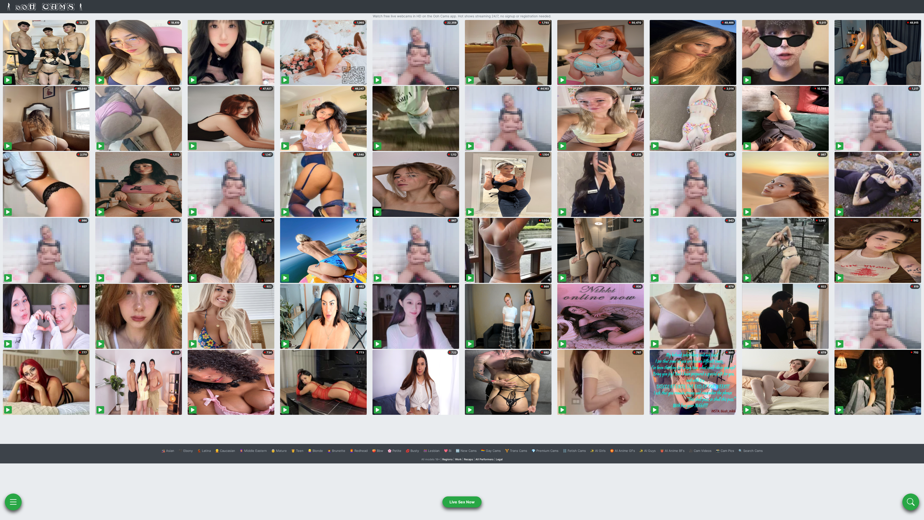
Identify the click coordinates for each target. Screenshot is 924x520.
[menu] (13, 502)
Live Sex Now (462, 502)
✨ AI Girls (598, 451)
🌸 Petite (394, 451)
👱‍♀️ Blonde (315, 451)
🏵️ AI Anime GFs (622, 451)
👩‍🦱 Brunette (336, 451)
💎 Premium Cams (545, 451)
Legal (499, 459)
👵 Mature (279, 451)
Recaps (468, 459)
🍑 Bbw (377, 451)
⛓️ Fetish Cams (574, 451)
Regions (447, 459)
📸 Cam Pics (725, 451)
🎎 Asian (167, 451)
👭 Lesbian (431, 451)
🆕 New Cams (466, 451)
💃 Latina (204, 451)
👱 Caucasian (225, 451)
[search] (910, 502)
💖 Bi (447, 451)
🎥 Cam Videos (700, 451)
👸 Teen (297, 451)
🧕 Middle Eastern (253, 451)
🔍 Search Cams (750, 451)
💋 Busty (412, 451)
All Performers (484, 459)
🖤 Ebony (186, 451)
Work (458, 459)
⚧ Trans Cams (516, 451)
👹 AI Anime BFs (672, 451)
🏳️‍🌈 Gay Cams (491, 451)
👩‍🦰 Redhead (359, 451)
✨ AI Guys (647, 451)
